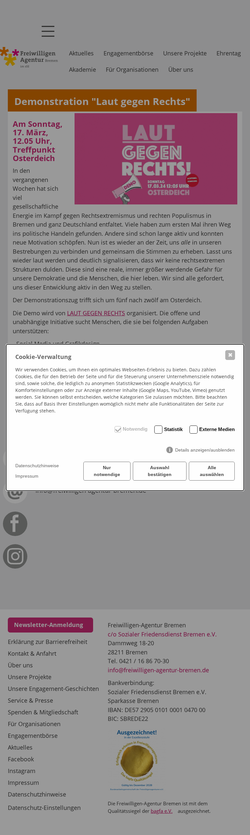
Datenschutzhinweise (37, 465)
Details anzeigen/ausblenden (205, 450)
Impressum (26, 476)
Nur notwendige (107, 471)
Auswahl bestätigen (160, 471)
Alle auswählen (212, 471)
